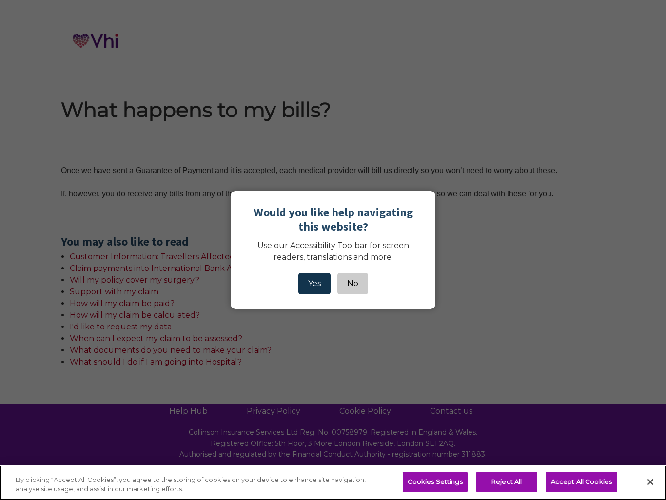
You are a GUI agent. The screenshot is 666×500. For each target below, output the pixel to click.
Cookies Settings (435, 481)
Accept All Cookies (581, 481)
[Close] (650, 482)
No (352, 283)
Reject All (506, 481)
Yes (314, 283)
